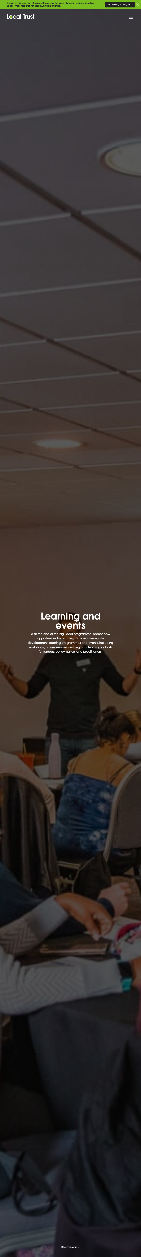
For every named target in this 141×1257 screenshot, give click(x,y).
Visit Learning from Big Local (120, 5)
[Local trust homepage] (21, 16)
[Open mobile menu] (131, 18)
